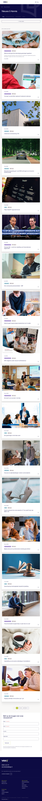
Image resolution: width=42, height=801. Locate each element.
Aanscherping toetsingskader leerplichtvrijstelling (16, 586)
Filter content (21, 21)
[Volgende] (28, 708)
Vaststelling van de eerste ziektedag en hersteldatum (17, 661)
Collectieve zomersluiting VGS (11, 133)
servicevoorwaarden (6, 747)
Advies (23, 16)
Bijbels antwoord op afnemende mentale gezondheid (17, 549)
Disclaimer (19, 797)
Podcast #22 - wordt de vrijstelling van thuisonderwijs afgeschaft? (17, 247)
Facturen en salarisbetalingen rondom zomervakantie (17, 472)
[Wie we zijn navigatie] (11, 780)
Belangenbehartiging (10, 16)
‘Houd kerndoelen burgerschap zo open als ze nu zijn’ (17, 623)
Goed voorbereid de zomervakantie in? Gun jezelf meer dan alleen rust (18, 511)
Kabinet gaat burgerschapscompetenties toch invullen (17, 323)
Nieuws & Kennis (25, 786)
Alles (3, 16)
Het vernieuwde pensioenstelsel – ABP (13, 285)
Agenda (3, 793)
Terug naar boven (5, 799)
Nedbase (26, 797)
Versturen (7, 743)
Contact (3, 790)
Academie (23, 788)
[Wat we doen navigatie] (31, 780)
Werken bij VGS (4, 783)
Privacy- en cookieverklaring (11, 797)
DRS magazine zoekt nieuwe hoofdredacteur (15, 360)
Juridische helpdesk (5, 773)
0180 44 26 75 (5, 765)
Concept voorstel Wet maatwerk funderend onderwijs (17, 96)
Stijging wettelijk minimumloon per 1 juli (14, 698)
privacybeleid (26, 746)
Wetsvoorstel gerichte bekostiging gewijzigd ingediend (18, 53)
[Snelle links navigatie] (11, 789)
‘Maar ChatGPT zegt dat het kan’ (12, 209)
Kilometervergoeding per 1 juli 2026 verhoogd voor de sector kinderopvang (19, 171)
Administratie (18, 16)
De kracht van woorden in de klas (12, 398)
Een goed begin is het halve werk (12, 435)
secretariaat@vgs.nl (7, 767)
